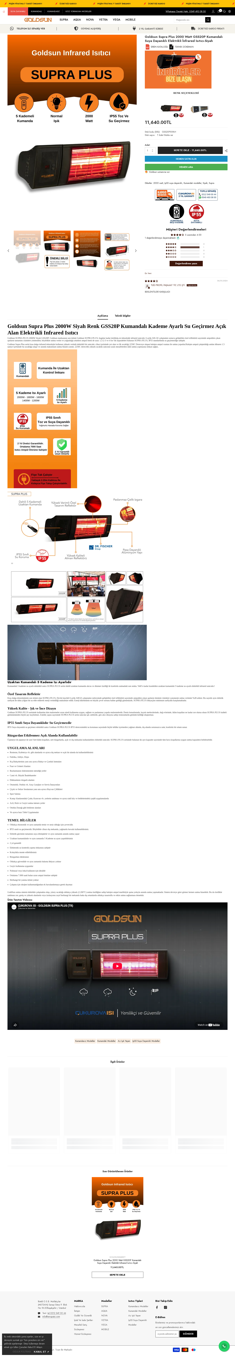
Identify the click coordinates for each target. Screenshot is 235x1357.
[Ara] (192, 20)
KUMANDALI (36, 11)
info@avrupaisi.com (51, 1316)
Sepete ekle (117, 1274)
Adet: (147, 145)
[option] (72, 131)
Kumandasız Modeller (85, 1041)
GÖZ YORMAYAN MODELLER (78, 11)
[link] (87, 29)
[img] (151, 281)
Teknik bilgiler (123, 316)
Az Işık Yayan (124, 1041)
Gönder (188, 1333)
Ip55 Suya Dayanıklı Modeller (146, 1041)
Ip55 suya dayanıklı (173, 183)
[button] (8, 251)
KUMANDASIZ (53, 11)
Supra (211, 183)
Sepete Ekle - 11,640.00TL (190, 150)
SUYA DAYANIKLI (18, 11)
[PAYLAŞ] (225, 151)
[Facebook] (157, 1307)
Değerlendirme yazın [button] (186, 263)
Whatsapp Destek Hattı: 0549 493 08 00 (186, 11)
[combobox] (189, 20)
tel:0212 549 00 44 (56, 1313)
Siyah (205, 183)
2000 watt (158, 183)
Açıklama (103, 316)
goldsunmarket (117, 1257)
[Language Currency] (229, 11)
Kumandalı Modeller (106, 1041)
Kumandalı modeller (192, 183)
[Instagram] (165, 1307)
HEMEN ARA (186, 167)
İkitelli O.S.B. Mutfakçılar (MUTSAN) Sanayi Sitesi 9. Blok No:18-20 (52, 1305)
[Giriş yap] (213, 11)
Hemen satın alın (186, 159)
